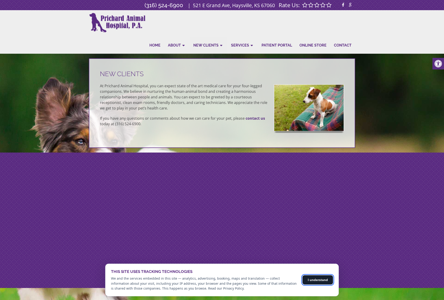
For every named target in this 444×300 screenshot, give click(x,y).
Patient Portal (277, 45)
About (174, 45)
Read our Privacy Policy (226, 288)
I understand (318, 280)
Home (154, 45)
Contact (343, 45)
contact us (255, 118)
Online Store (313, 45)
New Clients (206, 45)
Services (240, 45)
